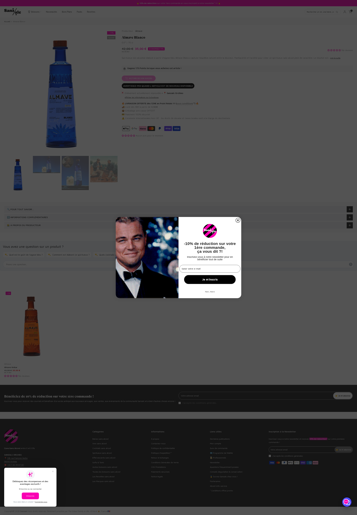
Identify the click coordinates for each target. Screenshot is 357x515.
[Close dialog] (238, 220)
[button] (346, 502)
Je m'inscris (210, 279)
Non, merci (210, 291)
